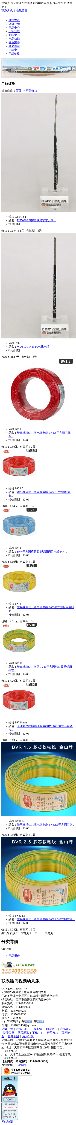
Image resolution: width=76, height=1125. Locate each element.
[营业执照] (16, 1074)
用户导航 (28, 1036)
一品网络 (21, 1064)
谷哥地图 (13, 1036)
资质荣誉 (14, 42)
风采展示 (14, 46)
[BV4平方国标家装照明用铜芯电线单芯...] (19, 542)
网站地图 (7, 1121)
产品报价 (14, 955)
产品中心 (14, 27)
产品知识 (14, 38)
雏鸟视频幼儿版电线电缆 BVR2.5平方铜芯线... (46, 919)
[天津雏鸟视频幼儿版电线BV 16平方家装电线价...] (19, 716)
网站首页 (14, 20)
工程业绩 (14, 31)
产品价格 (14, 53)
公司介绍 (14, 23)
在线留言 (21, 10)
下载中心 (14, 49)
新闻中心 (14, 35)
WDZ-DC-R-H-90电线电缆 (33, 346)
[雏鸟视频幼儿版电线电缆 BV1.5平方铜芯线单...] (37, 423)
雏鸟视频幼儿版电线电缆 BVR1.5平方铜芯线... (46, 824)
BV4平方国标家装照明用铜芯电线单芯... (42, 551)
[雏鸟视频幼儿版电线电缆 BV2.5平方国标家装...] (19, 482)
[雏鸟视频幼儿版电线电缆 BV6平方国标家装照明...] (19, 598)
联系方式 (7, 10)
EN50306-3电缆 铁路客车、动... (36, 220)
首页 (18, 90)
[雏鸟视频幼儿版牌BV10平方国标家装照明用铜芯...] (19, 657)
